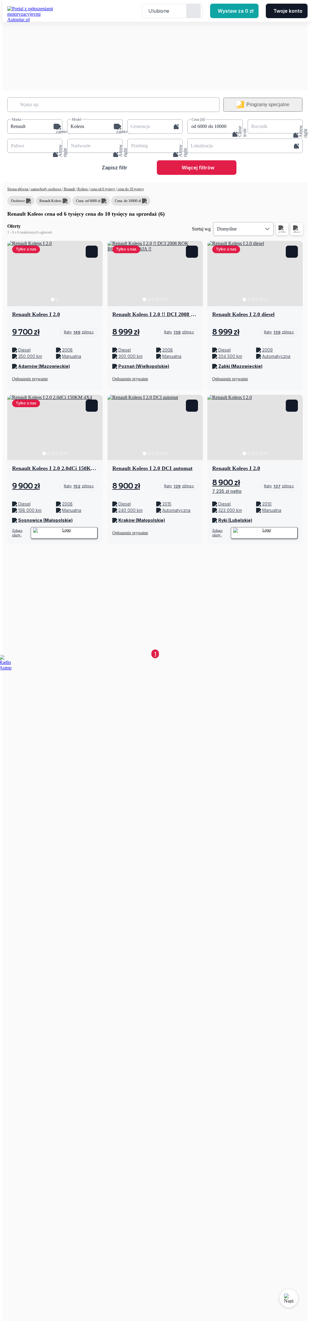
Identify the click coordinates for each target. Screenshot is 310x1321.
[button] (34, 126)
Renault (69, 189)
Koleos (83, 189)
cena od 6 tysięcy (103, 189)
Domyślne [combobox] (227, 228)
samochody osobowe (46, 189)
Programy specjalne (267, 104)
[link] (79, 332)
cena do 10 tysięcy (130, 189)
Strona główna (18, 189)
